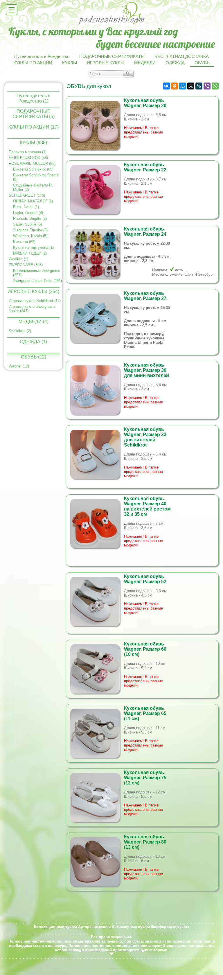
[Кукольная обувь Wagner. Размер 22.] (97, 189)
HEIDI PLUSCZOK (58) (28, 158)
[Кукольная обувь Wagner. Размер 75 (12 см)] (97, 797)
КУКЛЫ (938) (33, 142)
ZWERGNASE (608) (26, 265)
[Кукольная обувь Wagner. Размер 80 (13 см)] (97, 861)
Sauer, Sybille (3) (27, 224)
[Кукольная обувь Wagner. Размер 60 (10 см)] (97, 668)
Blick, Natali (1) (26, 207)
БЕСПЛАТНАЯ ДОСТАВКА (181, 56)
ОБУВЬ (202, 63)
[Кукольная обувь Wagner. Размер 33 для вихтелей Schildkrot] (97, 454)
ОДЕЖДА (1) (33, 341)
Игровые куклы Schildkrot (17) (35, 301)
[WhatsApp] (215, 86)
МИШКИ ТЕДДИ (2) (30, 253)
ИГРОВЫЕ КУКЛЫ (105, 63)
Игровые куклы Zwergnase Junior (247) (32, 308)
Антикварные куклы (131, 927)
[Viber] (207, 86)
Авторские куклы (94, 927)
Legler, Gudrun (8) (28, 213)
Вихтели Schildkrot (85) (33, 169)
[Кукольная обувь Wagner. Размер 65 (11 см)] (97, 733)
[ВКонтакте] (166, 86)
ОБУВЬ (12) (33, 356)
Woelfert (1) (18, 259)
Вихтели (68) (24, 241)
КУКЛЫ (69, 63)
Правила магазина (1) (27, 152)
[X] (190, 86)
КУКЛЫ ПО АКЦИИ (32, 63)
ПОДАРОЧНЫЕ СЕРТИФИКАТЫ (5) (33, 113)
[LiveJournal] (198, 86)
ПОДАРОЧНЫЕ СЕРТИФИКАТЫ (112, 56)
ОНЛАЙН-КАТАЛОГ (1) (33, 201)
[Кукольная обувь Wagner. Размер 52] (97, 601)
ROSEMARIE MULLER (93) (32, 163)
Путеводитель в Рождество (41, 56)
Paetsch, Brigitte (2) (30, 218)
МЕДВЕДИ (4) (33, 321)
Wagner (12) (19, 366)
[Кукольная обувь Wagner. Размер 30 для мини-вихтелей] (97, 390)
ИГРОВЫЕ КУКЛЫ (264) (33, 291)
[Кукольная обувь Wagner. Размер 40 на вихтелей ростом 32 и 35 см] (97, 523)
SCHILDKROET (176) (27, 195)
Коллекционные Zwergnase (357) (36, 272)
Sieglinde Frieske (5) (30, 230)
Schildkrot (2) (20, 331)
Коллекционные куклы (55, 927)
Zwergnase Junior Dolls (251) (37, 281)
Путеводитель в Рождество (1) (34, 98)
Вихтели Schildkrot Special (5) (36, 177)
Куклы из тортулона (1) (33, 247)
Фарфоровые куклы (170, 927)
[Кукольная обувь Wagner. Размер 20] (97, 125)
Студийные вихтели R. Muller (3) (33, 187)
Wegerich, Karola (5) (30, 236)
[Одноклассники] (174, 86)
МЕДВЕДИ (145, 63)
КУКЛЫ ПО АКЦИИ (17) (33, 127)
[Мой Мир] (182, 86)
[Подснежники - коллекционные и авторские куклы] (111, 24)
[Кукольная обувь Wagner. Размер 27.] (97, 318)
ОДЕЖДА (175, 63)
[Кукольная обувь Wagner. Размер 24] (97, 253)
